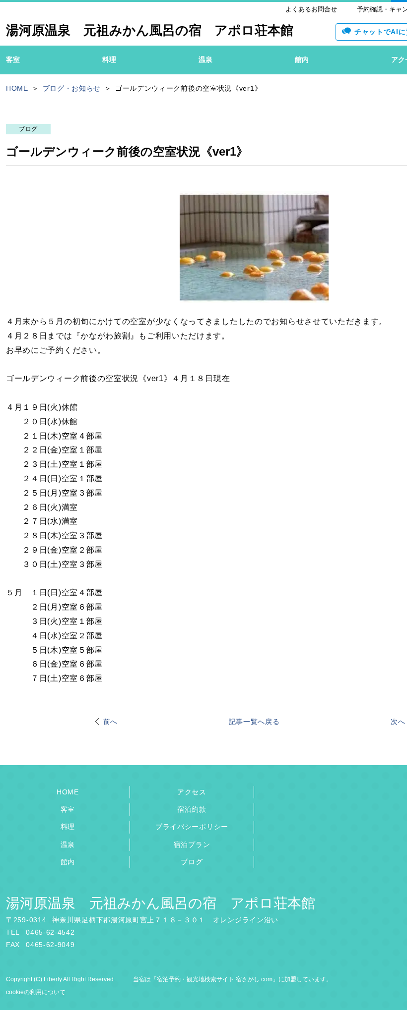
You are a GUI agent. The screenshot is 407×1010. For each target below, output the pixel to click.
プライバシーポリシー (191, 827)
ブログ (192, 862)
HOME (68, 792)
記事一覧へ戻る (254, 722)
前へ (110, 722)
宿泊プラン (192, 844)
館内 (68, 862)
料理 (68, 827)
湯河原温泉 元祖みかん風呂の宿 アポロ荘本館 (160, 903)
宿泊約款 (191, 809)
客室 (68, 809)
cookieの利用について (36, 992)
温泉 (68, 844)
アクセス (191, 792)
